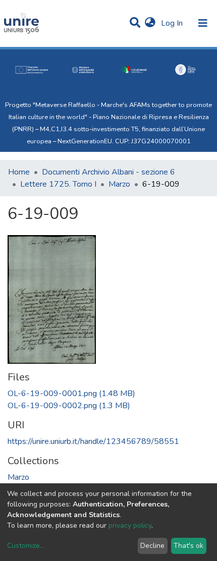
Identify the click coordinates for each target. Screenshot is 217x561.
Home (19, 172)
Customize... (25, 545)
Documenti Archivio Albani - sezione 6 (108, 172)
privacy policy (129, 525)
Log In (173, 23)
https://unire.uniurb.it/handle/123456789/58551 (93, 441)
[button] (150, 23)
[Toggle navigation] (203, 23)
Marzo (119, 184)
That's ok (188, 545)
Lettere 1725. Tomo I (58, 184)
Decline (152, 545)
